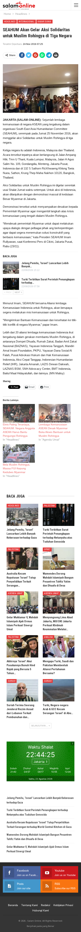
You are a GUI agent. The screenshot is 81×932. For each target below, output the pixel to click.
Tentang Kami (29, 905)
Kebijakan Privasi (63, 905)
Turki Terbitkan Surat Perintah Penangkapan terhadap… (48, 281)
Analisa (48, 637)
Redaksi (45, 905)
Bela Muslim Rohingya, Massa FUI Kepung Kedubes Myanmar (16, 468)
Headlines (9, 21)
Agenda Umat (15, 593)
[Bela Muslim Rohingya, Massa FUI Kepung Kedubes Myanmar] (19, 453)
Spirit (47, 549)
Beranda (13, 905)
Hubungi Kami (40, 910)
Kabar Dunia (44, 21)
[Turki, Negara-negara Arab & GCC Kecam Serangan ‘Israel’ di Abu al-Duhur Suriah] (58, 690)
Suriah (11, 681)
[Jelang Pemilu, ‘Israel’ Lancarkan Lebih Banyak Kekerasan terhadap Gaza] (11, 268)
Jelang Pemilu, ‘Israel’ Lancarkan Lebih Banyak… (45, 264)
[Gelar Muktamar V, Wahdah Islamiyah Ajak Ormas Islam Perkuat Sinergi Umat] (22, 602)
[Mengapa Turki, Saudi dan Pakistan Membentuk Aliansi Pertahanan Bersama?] (58, 646)
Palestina (49, 505)
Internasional (27, 21)
